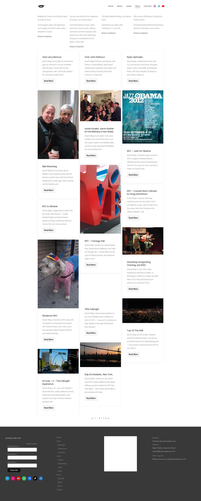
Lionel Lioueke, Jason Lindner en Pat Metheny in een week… (99, 130)
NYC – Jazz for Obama (139, 151)
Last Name (12, 462)
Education (61, 452)
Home (59, 437)
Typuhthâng (62, 464)
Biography (61, 445)
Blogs (60, 482)
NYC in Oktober (50, 206)
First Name (12, 454)
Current (60, 460)
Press (60, 486)
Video (60, 471)
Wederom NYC (49, 315)
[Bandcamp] (158, 6)
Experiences (62, 449)
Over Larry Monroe (51, 57)
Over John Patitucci (95, 57)
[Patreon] (35, 478)
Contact (60, 490)
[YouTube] (163, 6)
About (59, 441)
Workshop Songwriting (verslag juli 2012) (139, 264)
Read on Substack (45, 36)
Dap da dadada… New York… (99, 374)
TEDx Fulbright (92, 309)
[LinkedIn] (41, 478)
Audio (60, 467)
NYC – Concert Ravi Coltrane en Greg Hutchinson (142, 192)
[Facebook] (30, 478)
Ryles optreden (135, 57)
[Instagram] (154, 6)
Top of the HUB (135, 330)
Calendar (61, 478)
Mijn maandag (49, 166)
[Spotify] (24, 478)
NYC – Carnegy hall (95, 240)
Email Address (13, 446)
